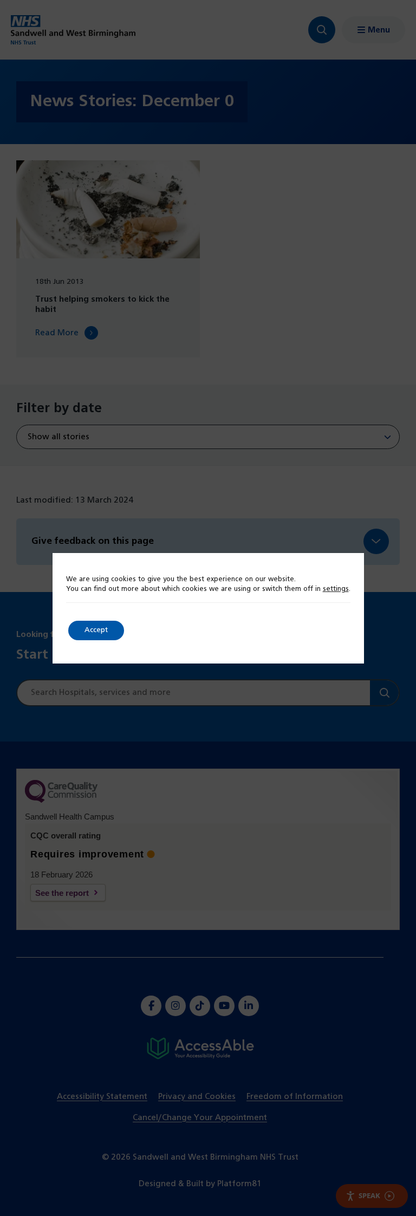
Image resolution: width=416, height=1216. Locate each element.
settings (336, 589)
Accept (96, 630)
